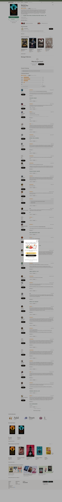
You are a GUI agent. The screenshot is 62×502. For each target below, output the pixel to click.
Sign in (33, 257)
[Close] (37, 241)
